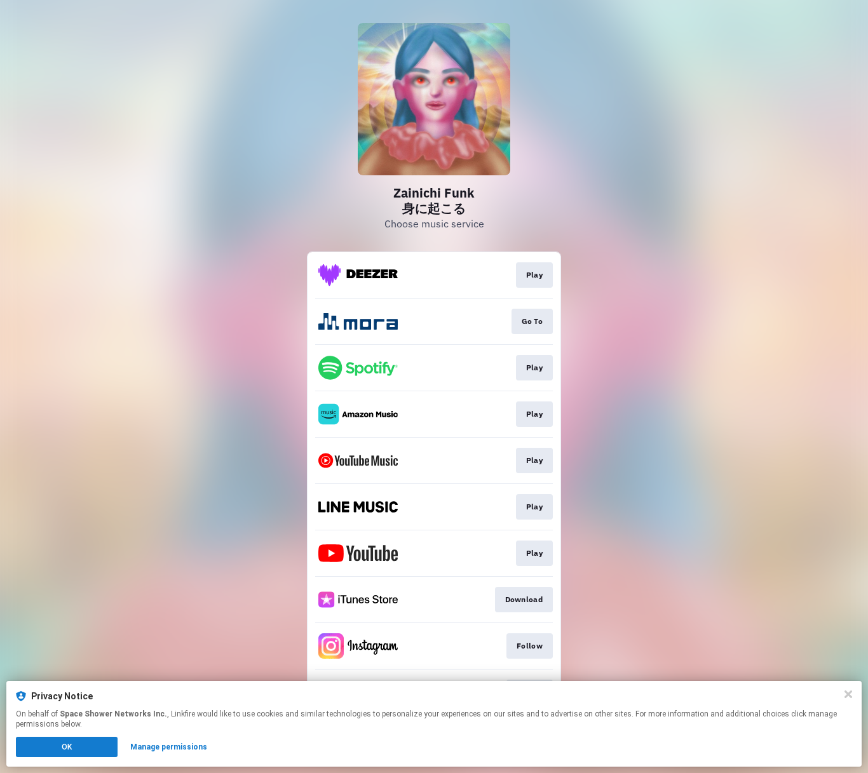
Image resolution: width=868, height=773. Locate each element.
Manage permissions (168, 747)
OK (67, 747)
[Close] (848, 694)
